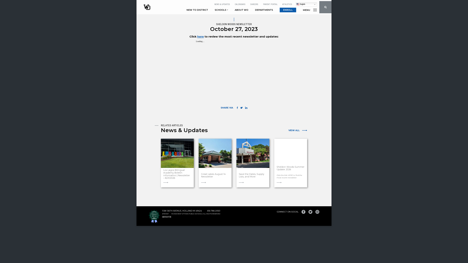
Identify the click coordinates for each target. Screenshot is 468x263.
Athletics (287, 4)
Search (325, 7)
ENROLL (288, 10)
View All (294, 130)
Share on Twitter (241, 108)
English (302, 4)
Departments (264, 10)
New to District (197, 10)
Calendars (240, 4)
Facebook (303, 212)
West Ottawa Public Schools (147, 7)
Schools (220, 10)
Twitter (310, 212)
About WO (241, 10)
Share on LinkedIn (246, 108)
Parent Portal (270, 4)
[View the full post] (177, 153)
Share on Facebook (237, 108)
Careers (254, 4)
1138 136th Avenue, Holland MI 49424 (182, 211)
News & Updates (222, 4)
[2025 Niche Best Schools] (154, 216)
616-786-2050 (213, 211)
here (200, 36)
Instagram (317, 212)
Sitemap (165, 214)
